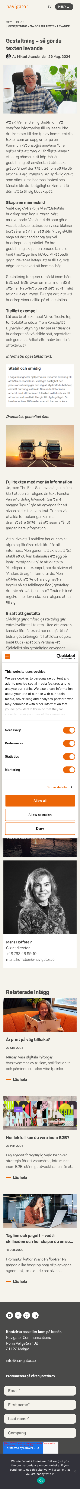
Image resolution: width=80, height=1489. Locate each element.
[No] (75, 1471)
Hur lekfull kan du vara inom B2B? (38, 1137)
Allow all (40, 800)
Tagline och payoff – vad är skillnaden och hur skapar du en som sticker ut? (39, 1241)
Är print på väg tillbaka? (28, 1039)
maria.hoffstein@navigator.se (30, 959)
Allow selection (40, 815)
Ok (41, 1480)
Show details (57, 787)
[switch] (69, 743)
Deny (40, 828)
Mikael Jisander (29, 57)
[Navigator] (17, 6)
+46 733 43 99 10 (21, 953)
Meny (62, 7)
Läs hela (20, 1079)
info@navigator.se (21, 1360)
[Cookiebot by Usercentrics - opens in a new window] (57, 656)
